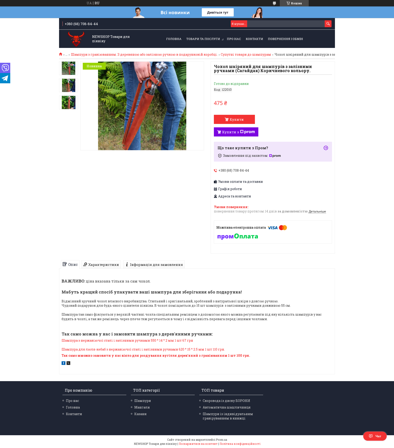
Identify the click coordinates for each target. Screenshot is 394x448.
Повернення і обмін (285, 39)
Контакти (254, 39)
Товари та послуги (203, 39)
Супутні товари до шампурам (246, 54)
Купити (237, 119)
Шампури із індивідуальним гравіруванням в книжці (228, 416)
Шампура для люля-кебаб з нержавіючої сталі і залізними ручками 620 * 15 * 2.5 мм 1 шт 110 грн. (143, 349)
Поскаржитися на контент (198, 443)
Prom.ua (221, 439)
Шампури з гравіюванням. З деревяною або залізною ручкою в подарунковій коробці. (144, 54)
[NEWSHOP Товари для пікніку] (76, 39)
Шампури (142, 400)
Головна (173, 39)
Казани (140, 414)
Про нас (234, 39)
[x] (68, 364)
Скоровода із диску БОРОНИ (226, 400)
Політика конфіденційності (240, 443)
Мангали (142, 407)
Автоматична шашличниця (227, 407)
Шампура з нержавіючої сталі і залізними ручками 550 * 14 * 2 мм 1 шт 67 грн (127, 340)
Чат (378, 436)
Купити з (230, 132)
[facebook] (63, 364)
